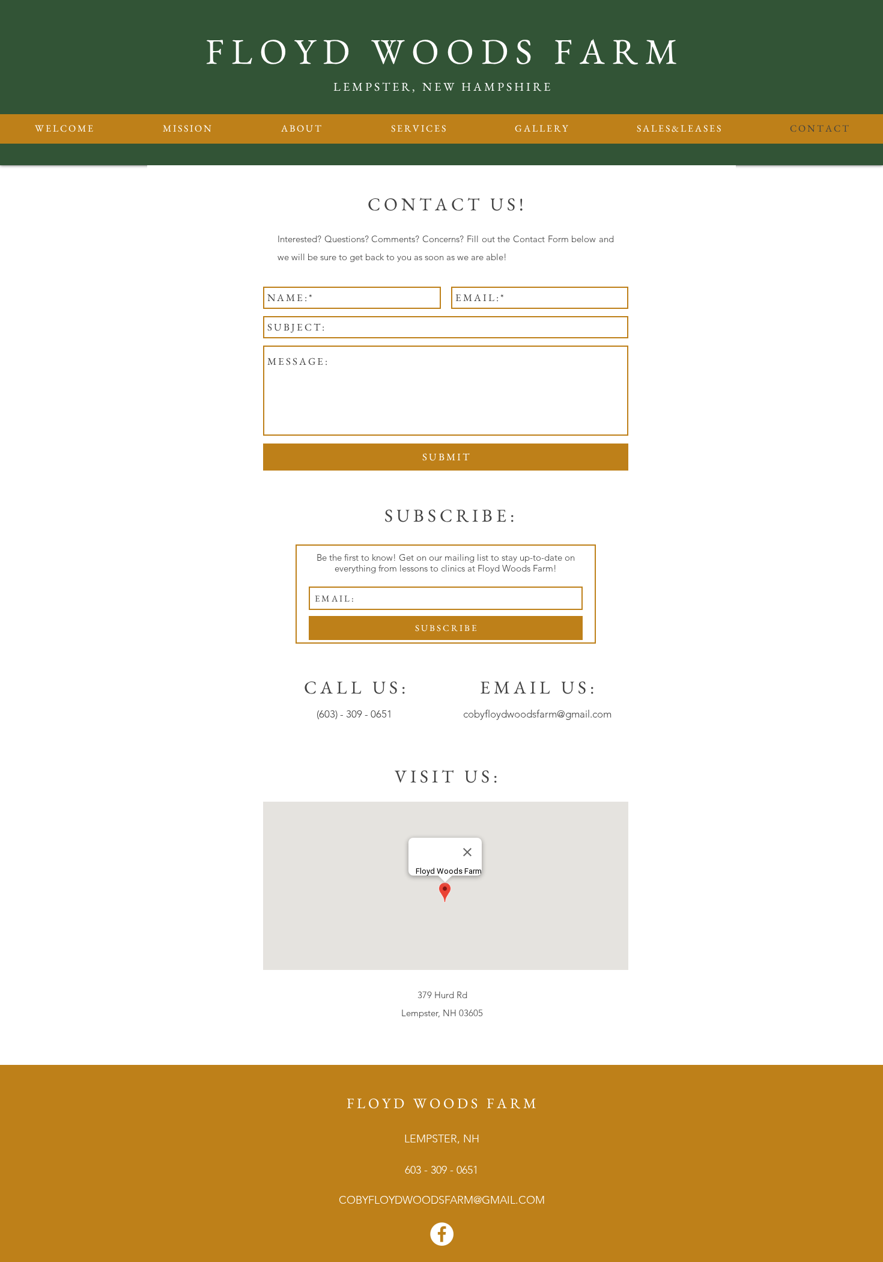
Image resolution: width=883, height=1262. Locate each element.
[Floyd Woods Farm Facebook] (442, 1234)
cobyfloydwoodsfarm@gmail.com (537, 714)
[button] (418, 128)
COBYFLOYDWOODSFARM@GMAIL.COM (442, 1200)
